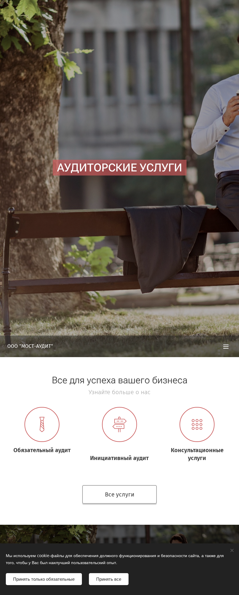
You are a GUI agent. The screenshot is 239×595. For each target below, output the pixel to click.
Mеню (226, 346)
